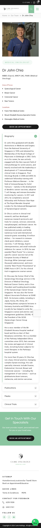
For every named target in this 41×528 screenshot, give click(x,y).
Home (5, 481)
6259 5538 (10, 502)
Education (24, 483)
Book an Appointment (11, 483)
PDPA (24, 493)
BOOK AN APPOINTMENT (20, 127)
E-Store (26, 2)
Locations (18, 481)
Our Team (27, 481)
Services (10, 481)
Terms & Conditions (11, 493)
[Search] (31, 9)
